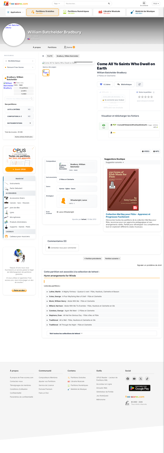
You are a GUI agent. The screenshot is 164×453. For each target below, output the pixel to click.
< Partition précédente (92, 258)
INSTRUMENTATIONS (14, 123)
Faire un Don (44, 393)
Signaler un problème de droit (149, 265)
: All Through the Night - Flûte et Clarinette (69, 325)
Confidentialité (15, 393)
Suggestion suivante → (115, 162)
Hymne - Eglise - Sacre (67, 188)
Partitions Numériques (79, 385)
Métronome (100, 399)
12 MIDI (23, 94)
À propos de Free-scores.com (21, 377)
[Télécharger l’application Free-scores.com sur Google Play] (139, 388)
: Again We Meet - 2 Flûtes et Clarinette (70, 311)
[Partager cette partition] (139, 84)
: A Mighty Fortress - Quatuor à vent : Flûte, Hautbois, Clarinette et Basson (83, 292)
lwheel (83, 219)
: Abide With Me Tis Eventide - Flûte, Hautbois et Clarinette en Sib (81, 306)
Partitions (52, 47)
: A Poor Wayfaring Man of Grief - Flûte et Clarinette (74, 296)
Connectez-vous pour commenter (63, 248)
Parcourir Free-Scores (15, 67)
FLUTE (49, 56)
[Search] (31, 99)
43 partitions (23, 88)
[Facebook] (127, 378)
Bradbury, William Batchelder (67, 56)
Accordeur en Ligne (104, 384)
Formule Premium (45, 389)
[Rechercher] (109, 3)
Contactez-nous (16, 381)
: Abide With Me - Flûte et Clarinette (71, 301)
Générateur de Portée (104, 392)
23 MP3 (23, 91)
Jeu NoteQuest (102, 396)
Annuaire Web (101, 388)
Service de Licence (46, 385)
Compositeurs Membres (48, 377)
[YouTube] (134, 378)
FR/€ (155, 4)
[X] (140, 378)
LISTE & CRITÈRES (18, 109)
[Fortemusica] (127, 403)
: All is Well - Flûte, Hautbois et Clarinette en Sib (71, 320)
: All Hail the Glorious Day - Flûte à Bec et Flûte (73, 315)
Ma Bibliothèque (14, 61)
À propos (37, 47)
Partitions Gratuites (78, 377)
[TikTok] (147, 378)
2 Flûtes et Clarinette (66, 179)
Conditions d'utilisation (18, 389)
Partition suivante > (112, 258)
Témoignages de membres (20, 385)
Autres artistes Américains (23, 137)
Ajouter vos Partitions (47, 381)
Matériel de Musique (79, 389)
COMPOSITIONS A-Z (18, 116)
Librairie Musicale (77, 381)
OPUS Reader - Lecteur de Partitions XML (106, 378)
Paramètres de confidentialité (21, 397)
